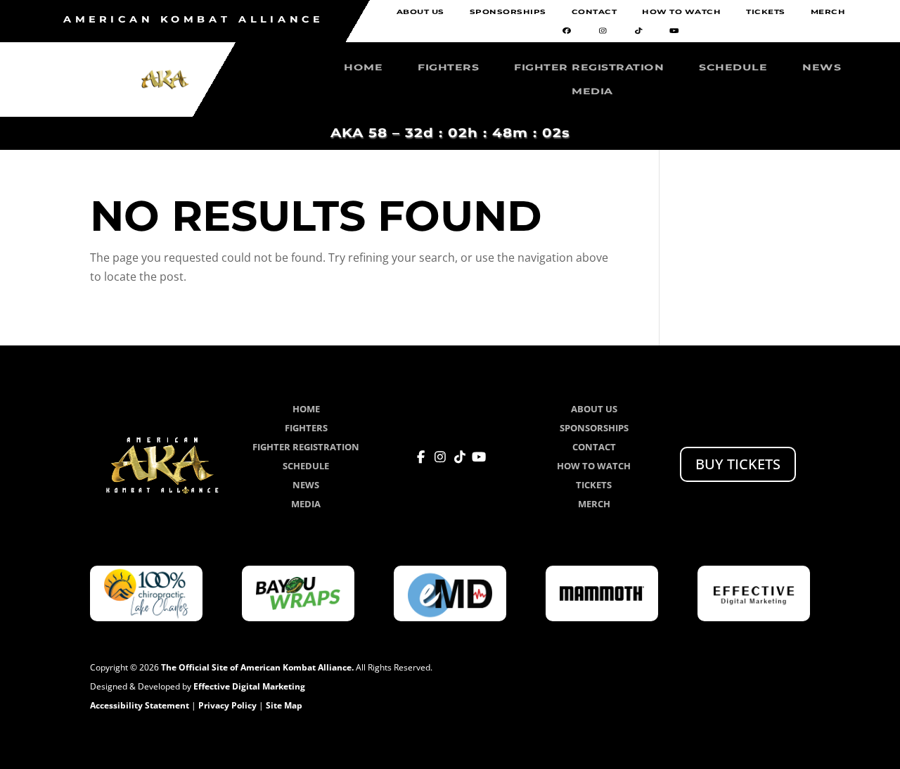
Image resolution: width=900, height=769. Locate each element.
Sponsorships (508, 12)
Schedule (733, 68)
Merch (828, 12)
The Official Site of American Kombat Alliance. (257, 667)
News (821, 68)
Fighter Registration (589, 68)
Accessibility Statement (139, 705)
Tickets (765, 12)
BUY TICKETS (737, 464)
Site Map (284, 705)
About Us (420, 12)
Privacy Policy (227, 705)
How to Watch (681, 12)
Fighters (448, 68)
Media (592, 92)
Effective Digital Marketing (249, 686)
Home (363, 68)
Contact (594, 12)
